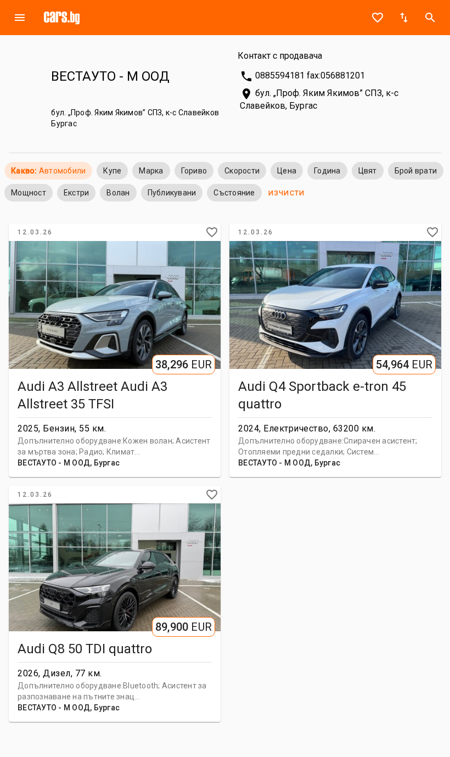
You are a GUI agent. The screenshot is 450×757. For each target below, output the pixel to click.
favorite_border (377, 17)
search (430, 17)
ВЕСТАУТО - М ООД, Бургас (69, 462)
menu (19, 17)
